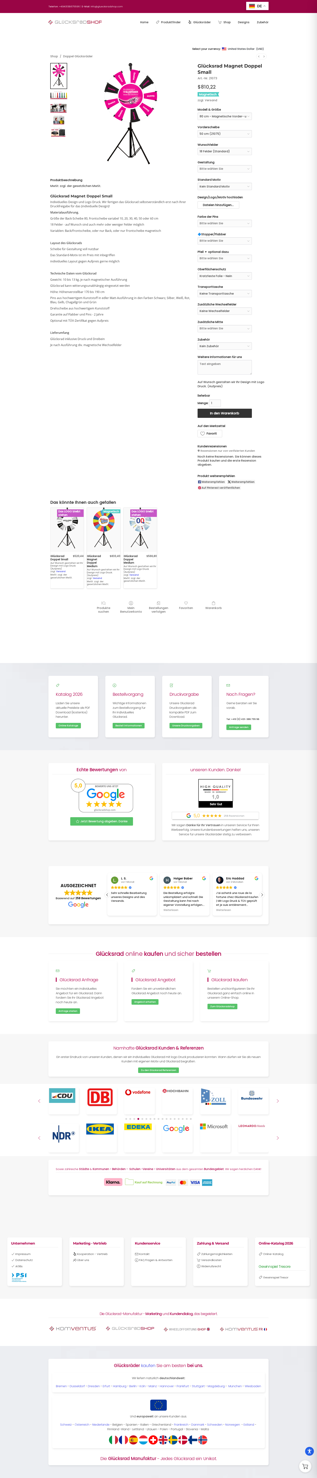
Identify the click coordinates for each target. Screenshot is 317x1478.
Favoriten (186, 608)
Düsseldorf (77, 1386)
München (235, 1386)
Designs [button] (243, 22)
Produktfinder (171, 22)
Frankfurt (183, 1386)
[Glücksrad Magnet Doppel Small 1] (58, 95)
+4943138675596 (69, 6)
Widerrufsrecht (211, 1266)
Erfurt (106, 1386)
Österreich (82, 1425)
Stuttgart (198, 1386)
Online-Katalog (273, 1254)
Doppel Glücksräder (78, 56)
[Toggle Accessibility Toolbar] (309, 1451)
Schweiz (66, 1425)
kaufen (148, 1365)
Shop (227, 22)
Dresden (94, 1386)
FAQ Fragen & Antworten (155, 1260)
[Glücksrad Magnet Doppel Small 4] (58, 132)
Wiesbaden (253, 1386)
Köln (143, 1386)
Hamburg (119, 1386)
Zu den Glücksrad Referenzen (158, 1070)
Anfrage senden (238, 727)
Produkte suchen (103, 609)
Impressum (23, 1254)
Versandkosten (211, 1260)
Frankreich (181, 1425)
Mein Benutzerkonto (131, 609)
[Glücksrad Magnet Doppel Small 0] (58, 76)
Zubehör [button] (263, 22)
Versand (211, 100)
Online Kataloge (68, 725)
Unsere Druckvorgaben (186, 725)
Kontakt (144, 1254)
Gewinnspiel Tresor (275, 1277)
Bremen (61, 1386)
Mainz (153, 1386)
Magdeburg (216, 1386)
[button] (218, 205)
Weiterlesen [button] (118, 910)
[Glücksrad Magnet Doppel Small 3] (58, 120)
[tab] (126, 1119)
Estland (249, 1425)
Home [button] (144, 22)
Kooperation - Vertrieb (92, 1254)
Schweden (214, 1425)
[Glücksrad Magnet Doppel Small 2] (58, 108)
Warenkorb (213, 608)
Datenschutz (24, 1260)
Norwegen (232, 1425)
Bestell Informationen (128, 725)
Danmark (197, 1425)
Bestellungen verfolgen (158, 609)
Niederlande (101, 1425)
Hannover (167, 1386)
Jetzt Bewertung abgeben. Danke (103, 821)
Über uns (83, 1260)
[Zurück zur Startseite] (75, 22)
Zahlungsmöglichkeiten (216, 1254)
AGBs (19, 1266)
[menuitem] (258, 56)
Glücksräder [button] (202, 22)
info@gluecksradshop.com (107, 6)
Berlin (133, 1386)
